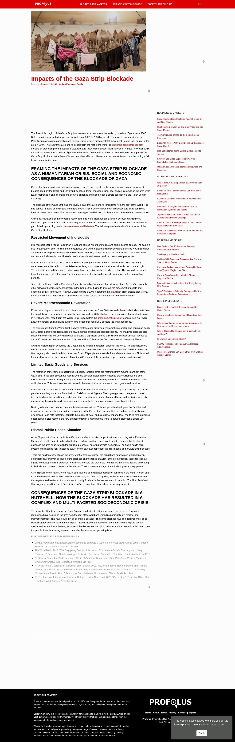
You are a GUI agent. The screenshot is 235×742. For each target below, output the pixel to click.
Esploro (192, 713)
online (130, 573)
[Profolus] (43, 4)
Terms (164, 713)
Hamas (126, 141)
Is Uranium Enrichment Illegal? (171, 339)
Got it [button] (202, 733)
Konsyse (182, 713)
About (156, 713)
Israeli (113, 291)
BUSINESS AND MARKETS (93, 4)
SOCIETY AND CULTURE (160, 4)
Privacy (172, 713)
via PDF (74, 546)
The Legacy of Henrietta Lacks (171, 254)
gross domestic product (110, 318)
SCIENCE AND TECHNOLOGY (127, 4)
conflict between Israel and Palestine (75, 226)
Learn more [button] (217, 724)
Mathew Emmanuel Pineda (71, 84)
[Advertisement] (90, 663)
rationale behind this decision (128, 144)
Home (148, 713)
